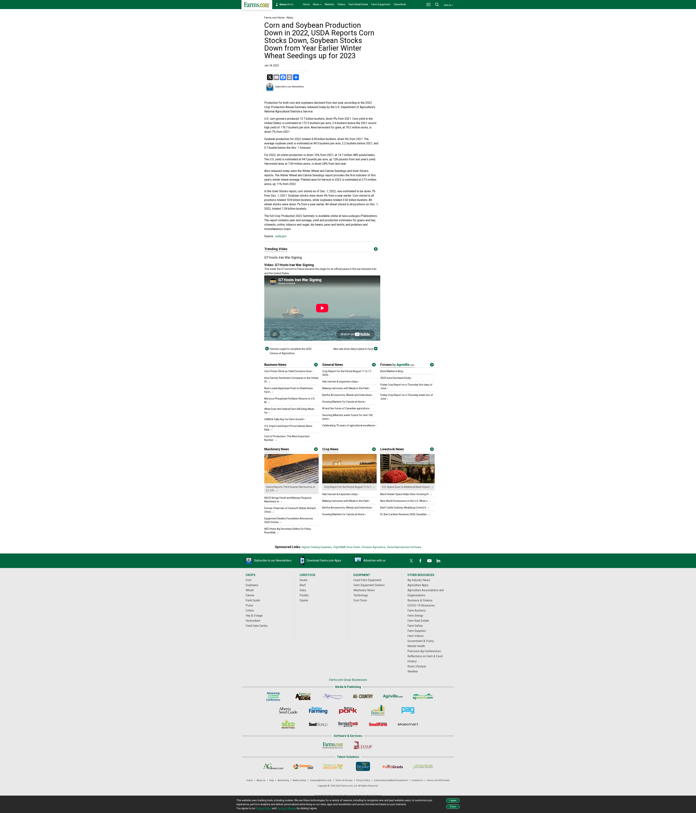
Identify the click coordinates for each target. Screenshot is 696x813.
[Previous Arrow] (267, 348)
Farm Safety (415, 625)
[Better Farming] (318, 710)
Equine (304, 600)
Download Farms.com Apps (323, 560)
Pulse (249, 605)
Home (306, 4)
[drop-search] (437, 4)
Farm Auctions (416, 610)
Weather (412, 671)
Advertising (283, 780)
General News (332, 365)
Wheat (250, 590)
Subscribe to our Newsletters (289, 86)
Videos (341, 4)
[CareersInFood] (303, 766)
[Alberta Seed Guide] (288, 710)
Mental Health (416, 646)
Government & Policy (420, 641)
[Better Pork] (348, 710)
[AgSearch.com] (422, 696)
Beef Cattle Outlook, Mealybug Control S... (404, 507)
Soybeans (252, 585)
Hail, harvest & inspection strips (340, 381)
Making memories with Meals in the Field (345, 388)
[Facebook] (420, 560)
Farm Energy (415, 615)
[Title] (316, 365)
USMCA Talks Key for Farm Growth (284, 419)
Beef (303, 585)
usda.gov (280, 236)
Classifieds (400, 4)
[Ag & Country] (363, 696)
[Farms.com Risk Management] (378, 710)
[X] (411, 560)
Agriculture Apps (417, 585)
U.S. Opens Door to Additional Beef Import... (406, 486)
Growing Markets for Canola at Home (343, 401)
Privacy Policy (363, 780)
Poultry (304, 595)
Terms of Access (344, 780)
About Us (261, 780)
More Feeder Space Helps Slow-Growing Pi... (405, 494)
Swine (303, 580)
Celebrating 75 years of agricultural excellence (348, 425)
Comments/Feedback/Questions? (391, 780)
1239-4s (288, 4)
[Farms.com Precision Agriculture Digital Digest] (408, 710)
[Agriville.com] (393, 696)
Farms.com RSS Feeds (438, 780)
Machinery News (276, 449)
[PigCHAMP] (363, 745)
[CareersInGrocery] (333, 766)
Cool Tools (360, 600)
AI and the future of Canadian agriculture (345, 408)
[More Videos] (375, 249)
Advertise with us (374, 560)
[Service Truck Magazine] (348, 724)
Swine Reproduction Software (404, 547)
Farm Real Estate (358, 4)
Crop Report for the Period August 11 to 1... (348, 486)
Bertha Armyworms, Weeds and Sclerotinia (346, 395)
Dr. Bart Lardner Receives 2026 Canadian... (404, 514)
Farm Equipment (380, 4)
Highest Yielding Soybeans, (317, 547)
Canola (250, 595)
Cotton (250, 610)
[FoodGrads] (393, 766)
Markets (329, 4)
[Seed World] (318, 724)
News (290, 17)
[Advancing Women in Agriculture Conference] (273, 696)
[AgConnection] (333, 696)
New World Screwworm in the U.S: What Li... (404, 500)
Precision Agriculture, (374, 547)
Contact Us (417, 780)
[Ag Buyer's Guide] (303, 696)
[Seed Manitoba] (288, 724)
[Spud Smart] (408, 724)
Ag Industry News (418, 580)
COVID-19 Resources (421, 605)
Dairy (303, 590)
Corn (248, 580)
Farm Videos (415, 636)
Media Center (299, 780)
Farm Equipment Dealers (369, 585)
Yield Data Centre (257, 625)
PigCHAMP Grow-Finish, (347, 547)
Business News (275, 365)
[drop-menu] (428, 4)
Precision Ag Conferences (424, 651)
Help (271, 780)
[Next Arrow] (375, 348)
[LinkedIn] (438, 560)
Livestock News (392, 449)
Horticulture (253, 620)
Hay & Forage (254, 615)
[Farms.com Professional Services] (333, 745)
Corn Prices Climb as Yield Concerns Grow (288, 371)
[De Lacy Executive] (363, 766)
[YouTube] (429, 560)
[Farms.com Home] (256, 5)
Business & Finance (419, 600)
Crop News (330, 449)
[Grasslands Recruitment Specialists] (422, 766)
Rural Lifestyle (416, 666)
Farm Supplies (416, 631)
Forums (397, 365)
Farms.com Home (274, 17)
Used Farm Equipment (367, 580)
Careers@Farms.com (321, 780)
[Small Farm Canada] (378, 724)
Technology (360, 595)
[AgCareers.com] (273, 766)
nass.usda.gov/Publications (359, 216)
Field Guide (253, 600)
